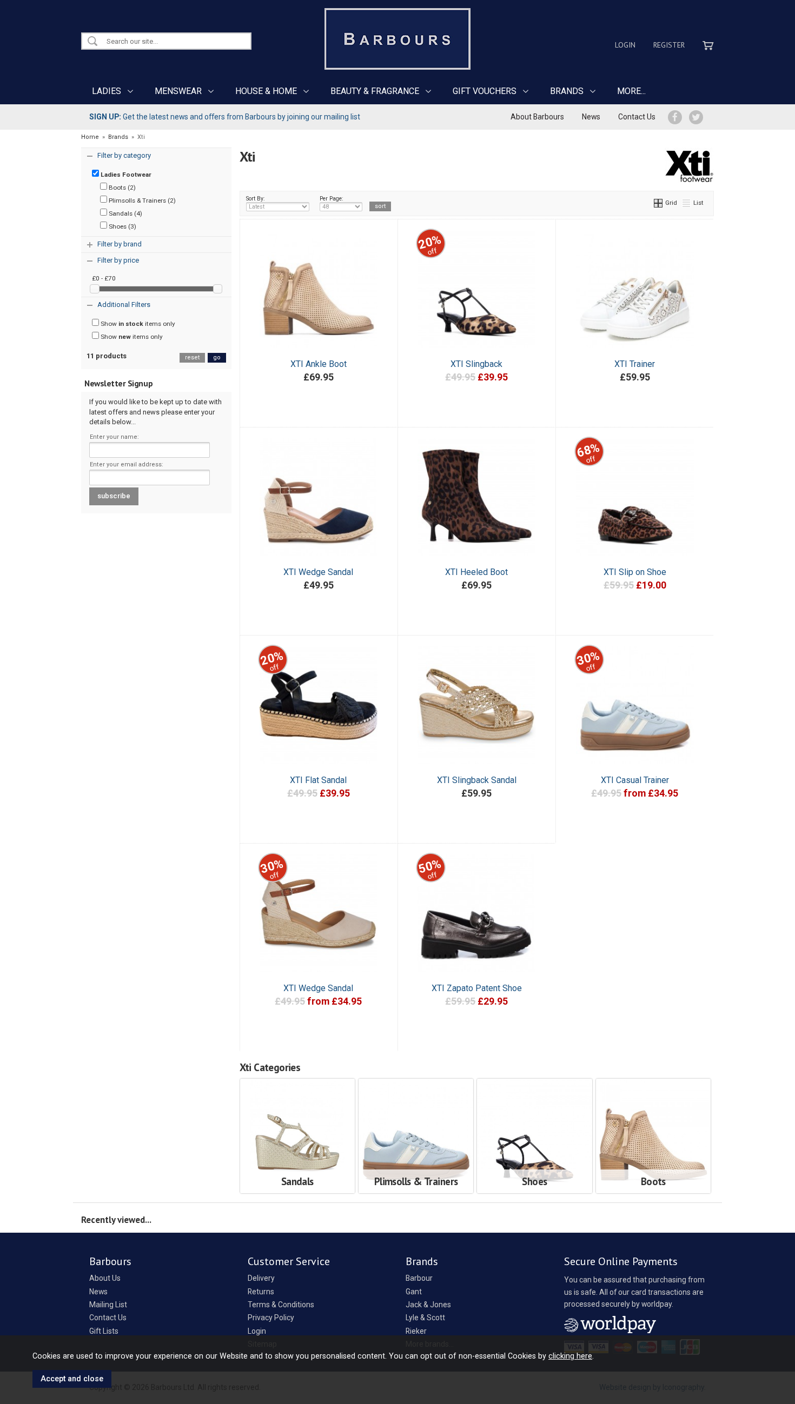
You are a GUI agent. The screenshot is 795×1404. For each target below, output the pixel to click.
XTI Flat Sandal (318, 780)
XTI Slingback (476, 364)
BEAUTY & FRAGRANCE (374, 91)
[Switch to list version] (687, 202)
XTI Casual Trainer (635, 780)
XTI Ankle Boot (318, 364)
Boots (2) (121, 187)
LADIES (106, 91)
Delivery (261, 1278)
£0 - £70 (104, 278)
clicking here (570, 1356)
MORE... (631, 91)
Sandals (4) (124, 213)
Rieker (416, 1331)
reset (192, 357)
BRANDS (567, 91)
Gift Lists (103, 1331)
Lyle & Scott (425, 1317)
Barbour (419, 1278)
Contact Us (636, 116)
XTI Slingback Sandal (476, 780)
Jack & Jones (428, 1304)
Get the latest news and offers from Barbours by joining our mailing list (224, 116)
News (591, 116)
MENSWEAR (178, 91)
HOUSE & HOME (266, 91)
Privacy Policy (271, 1317)
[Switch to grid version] (659, 202)
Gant (414, 1291)
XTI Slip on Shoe (635, 572)
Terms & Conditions (281, 1304)
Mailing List (108, 1304)
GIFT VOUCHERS (484, 91)
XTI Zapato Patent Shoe (477, 988)
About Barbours (537, 116)
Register (669, 45)
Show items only (137, 323)
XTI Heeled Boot (476, 572)
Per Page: (331, 198)
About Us (105, 1278)
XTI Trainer (634, 364)
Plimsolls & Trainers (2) (141, 200)
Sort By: (255, 198)
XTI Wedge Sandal (318, 572)
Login (625, 45)
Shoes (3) (121, 226)
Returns (261, 1291)
